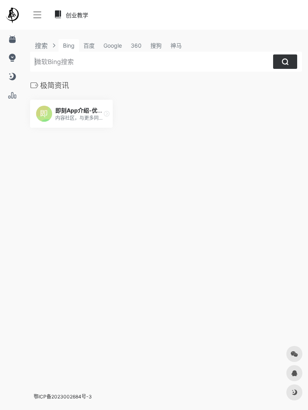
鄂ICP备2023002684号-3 (63, 397)
